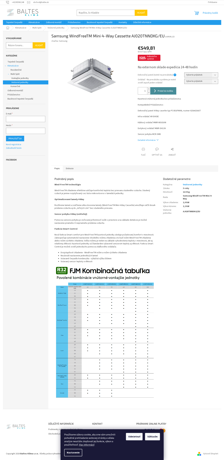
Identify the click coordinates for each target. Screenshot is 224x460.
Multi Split (15, 74)
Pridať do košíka (165, 90)
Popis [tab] (57, 168)
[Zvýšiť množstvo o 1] (148, 89)
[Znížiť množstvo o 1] (148, 92)
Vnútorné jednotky (19, 82)
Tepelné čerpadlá (16, 61)
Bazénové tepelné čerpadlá (20, 98)
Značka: (59, 41)
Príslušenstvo (14, 94)
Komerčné (15, 86)
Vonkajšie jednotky (20, 78)
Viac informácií (86, 444)
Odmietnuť (134, 436)
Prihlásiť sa (15, 138)
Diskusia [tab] (69, 168)
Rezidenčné (16, 69)
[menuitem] (14, 22)
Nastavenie (73, 452)
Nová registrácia (13, 144)
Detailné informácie (147, 140)
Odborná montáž (15, 90)
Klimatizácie (13, 65)
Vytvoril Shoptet (210, 453)
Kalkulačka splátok (152, 57)
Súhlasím (152, 436)
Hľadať (141, 12)
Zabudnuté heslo (14, 148)
